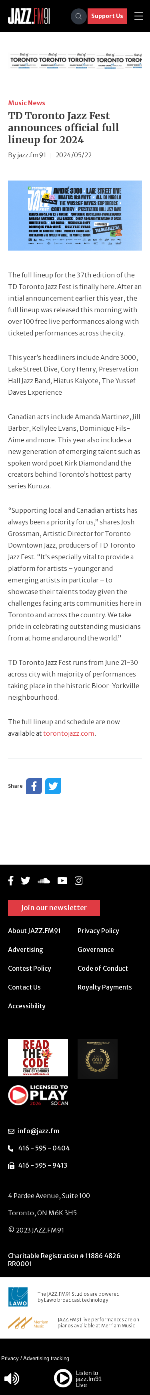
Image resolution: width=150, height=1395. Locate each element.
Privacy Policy (98, 931)
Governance (96, 949)
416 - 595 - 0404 (44, 1148)
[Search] (79, 16)
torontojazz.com (68, 733)
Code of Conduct (103, 968)
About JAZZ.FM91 (34, 931)
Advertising (25, 949)
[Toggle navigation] (139, 16)
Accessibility (27, 1006)
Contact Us (24, 987)
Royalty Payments (105, 987)
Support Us (107, 16)
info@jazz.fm (38, 1131)
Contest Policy (29, 968)
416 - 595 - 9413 (43, 1165)
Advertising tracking (46, 1358)
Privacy (10, 1358)
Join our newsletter (54, 907)
